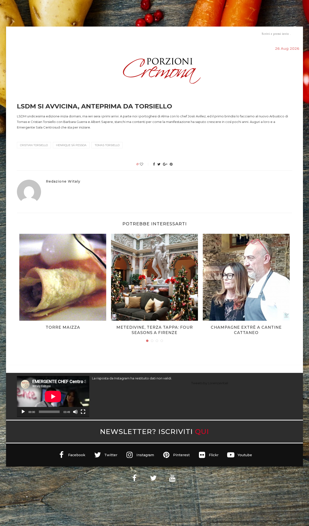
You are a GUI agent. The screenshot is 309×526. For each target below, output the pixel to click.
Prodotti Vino (140, 33)
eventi (70, 34)
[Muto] (75, 411)
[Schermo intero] (83, 411)
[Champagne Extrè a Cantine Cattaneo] (246, 277)
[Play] (23, 411)
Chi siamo (31, 34)
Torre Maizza (63, 327)
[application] (53, 396)
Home (14, 33)
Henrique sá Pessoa (71, 145)
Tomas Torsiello (107, 145)
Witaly (54, 33)
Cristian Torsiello (34, 145)
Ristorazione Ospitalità (104, 33)
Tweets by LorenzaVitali (209, 383)
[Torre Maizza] (62, 277)
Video (194, 33)
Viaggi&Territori (171, 33)
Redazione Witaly (63, 181)
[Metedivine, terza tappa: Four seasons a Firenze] (154, 277)
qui (202, 431)
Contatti (211, 33)
